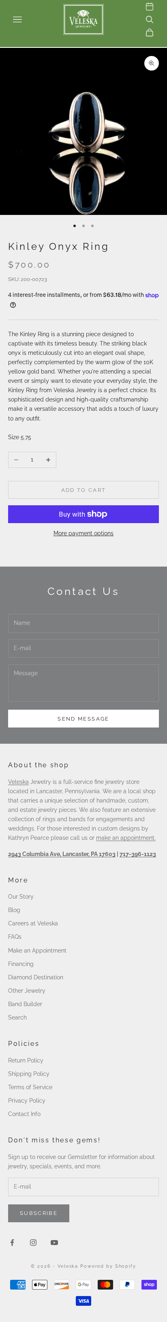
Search (17, 1017)
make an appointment (125, 838)
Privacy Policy (26, 1100)
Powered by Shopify (108, 1266)
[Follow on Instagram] (33, 1242)
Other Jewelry (26, 990)
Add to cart (83, 490)
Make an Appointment (37, 950)
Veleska (18, 782)
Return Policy (25, 1060)
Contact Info (24, 1114)
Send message (83, 719)
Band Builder (25, 1004)
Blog (14, 910)
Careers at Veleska (33, 923)
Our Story (21, 896)
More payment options (83, 533)
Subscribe (39, 1213)
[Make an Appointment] (149, 6)
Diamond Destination (35, 977)
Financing (21, 964)
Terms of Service (30, 1087)
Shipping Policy (28, 1074)
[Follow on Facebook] (12, 1242)
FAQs (14, 937)
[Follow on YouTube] (54, 1242)
